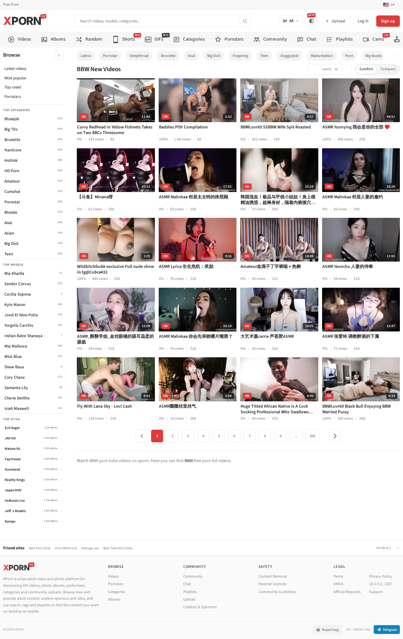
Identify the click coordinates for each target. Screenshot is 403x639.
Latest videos (15, 68)
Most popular (15, 78)
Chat (187, 584)
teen (264, 56)
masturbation (322, 56)
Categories (116, 592)
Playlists (189, 592)
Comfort (366, 69)
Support (376, 592)
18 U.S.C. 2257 (380, 584)
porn (349, 56)
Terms (338, 576)
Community (192, 576)
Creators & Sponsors (200, 607)
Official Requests (346, 592)
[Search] (244, 21)
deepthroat (139, 56)
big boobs (374, 56)
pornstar (110, 56)
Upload (189, 599)
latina (86, 56)
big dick (213, 56)
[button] (396, 56)
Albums (114, 599)
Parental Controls (272, 584)
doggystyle (289, 56)
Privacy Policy (380, 576)
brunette (168, 56)
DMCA (338, 584)
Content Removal (272, 576)
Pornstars (12, 96)
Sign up (388, 21)
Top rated (12, 87)
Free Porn (11, 5)
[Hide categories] (59, 55)
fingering (240, 56)
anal (191, 56)
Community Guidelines (277, 592)
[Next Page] (335, 436)
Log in (363, 21)
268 (312, 436)
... (296, 436)
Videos (113, 576)
